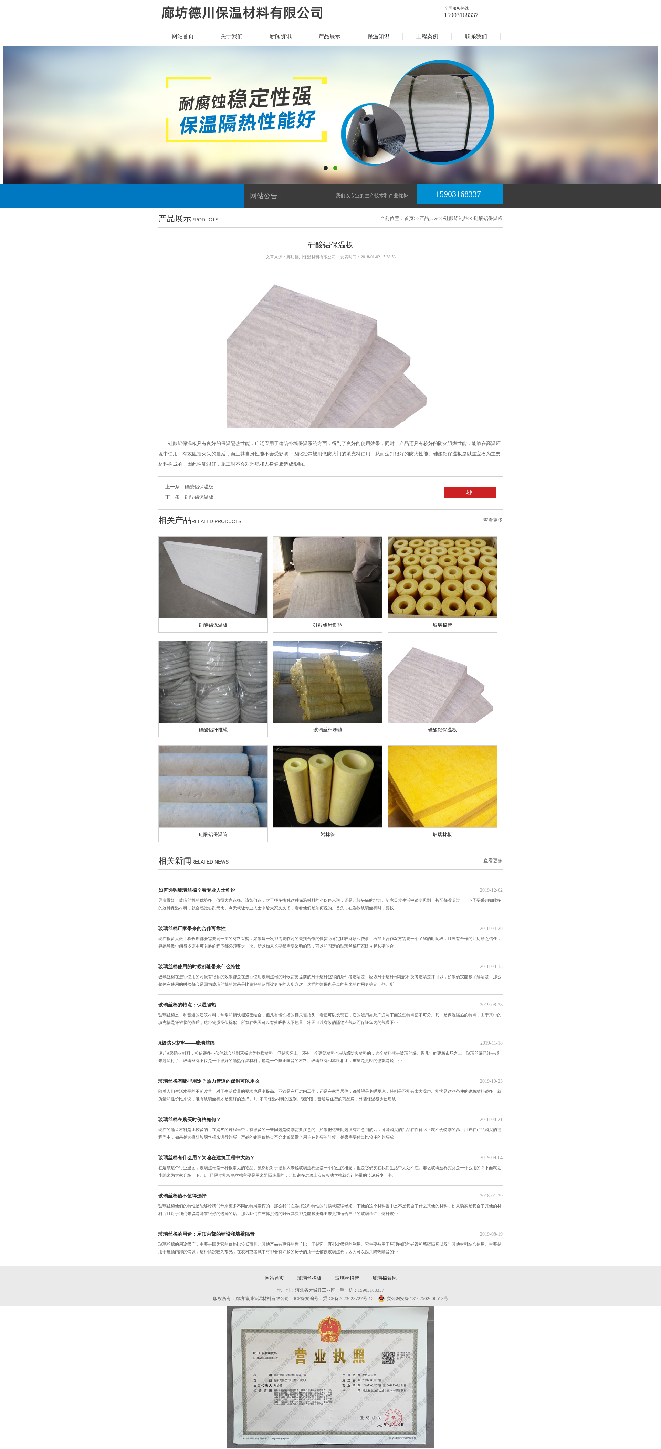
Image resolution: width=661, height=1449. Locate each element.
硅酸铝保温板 (488, 218)
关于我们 (232, 36)
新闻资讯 (281, 36)
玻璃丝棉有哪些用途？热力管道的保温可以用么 (330, 1090)
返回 (470, 492)
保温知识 (378, 36)
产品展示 (329, 36)
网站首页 (183, 36)
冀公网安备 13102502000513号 (417, 1298)
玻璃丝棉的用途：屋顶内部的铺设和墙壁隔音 (330, 1242)
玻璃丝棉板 (309, 1278)
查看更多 (493, 520)
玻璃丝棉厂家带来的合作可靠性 (330, 937)
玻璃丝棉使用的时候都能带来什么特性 (330, 975)
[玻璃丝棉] (253, 25)
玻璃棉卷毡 (385, 1278)
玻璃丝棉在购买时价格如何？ (330, 1128)
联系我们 (476, 36)
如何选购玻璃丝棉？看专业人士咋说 (330, 899)
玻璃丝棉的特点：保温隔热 (330, 1013)
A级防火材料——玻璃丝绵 (330, 1051)
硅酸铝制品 (456, 218)
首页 (409, 218)
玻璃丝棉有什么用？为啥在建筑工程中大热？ (330, 1166)
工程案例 (427, 36)
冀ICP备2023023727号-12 (348, 1298)
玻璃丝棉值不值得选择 (330, 1204)
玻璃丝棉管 (347, 1278)
